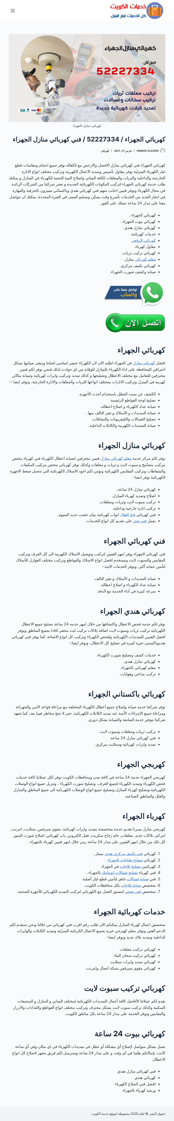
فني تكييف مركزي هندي (124, 853)
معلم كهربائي (145, 259)
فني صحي (133, 891)
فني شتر (140, 521)
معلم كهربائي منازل (116, 458)
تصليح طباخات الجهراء (125, 860)
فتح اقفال (127, 514)
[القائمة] (13, 11)
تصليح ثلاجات (130, 866)
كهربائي (105, 150)
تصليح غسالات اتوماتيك (120, 872)
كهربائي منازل (144, 363)
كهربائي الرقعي (143, 240)
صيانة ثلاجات (131, 885)
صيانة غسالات (138, 879)
